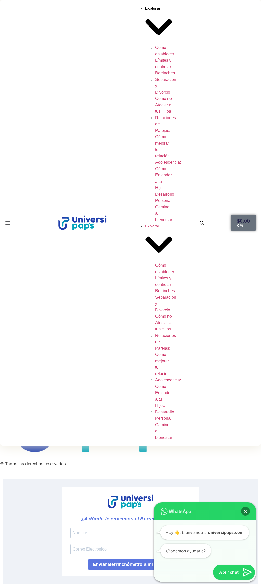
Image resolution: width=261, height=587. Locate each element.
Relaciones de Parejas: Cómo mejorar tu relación (165, 137)
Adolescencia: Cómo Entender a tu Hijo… (168, 175)
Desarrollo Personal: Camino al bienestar (164, 207)
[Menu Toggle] (7, 222)
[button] (245, 511)
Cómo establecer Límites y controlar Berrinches (165, 60)
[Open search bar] (201, 223)
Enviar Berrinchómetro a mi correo (130, 564)
